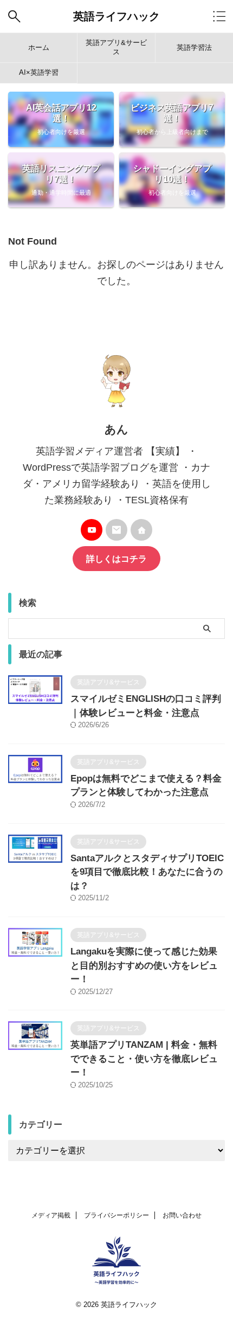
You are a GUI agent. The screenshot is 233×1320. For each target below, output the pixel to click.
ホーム (38, 47)
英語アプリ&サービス (116, 47)
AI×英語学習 (39, 72)
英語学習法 (194, 47)
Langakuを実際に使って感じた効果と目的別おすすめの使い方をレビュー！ (144, 965)
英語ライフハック (116, 16)
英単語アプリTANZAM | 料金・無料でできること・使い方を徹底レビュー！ (144, 1059)
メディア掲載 (50, 1215)
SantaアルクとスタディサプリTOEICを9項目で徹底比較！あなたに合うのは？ (147, 872)
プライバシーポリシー (116, 1215)
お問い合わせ (182, 1215)
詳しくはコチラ (116, 558)
